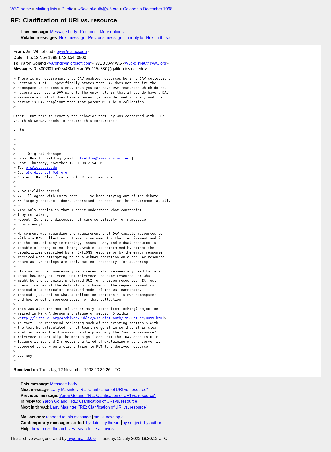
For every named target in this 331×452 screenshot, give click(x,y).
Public (67, 9)
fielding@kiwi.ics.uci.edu (105, 158)
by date (93, 422)
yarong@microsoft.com (70, 63)
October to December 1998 (147, 9)
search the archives (96, 428)
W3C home (20, 9)
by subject (132, 422)
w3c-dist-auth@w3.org (98, 9)
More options (112, 31)
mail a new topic (108, 417)
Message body (63, 31)
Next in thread (159, 37)
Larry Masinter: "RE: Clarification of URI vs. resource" (99, 389)
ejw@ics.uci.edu (72, 51)
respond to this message (68, 417)
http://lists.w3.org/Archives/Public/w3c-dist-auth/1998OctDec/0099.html (92, 318)
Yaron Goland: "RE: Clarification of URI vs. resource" (107, 395)
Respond (88, 31)
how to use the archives (53, 428)
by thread (110, 422)
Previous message (105, 37)
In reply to (134, 37)
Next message (72, 37)
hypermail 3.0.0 (81, 438)
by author (152, 422)
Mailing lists (46, 9)
